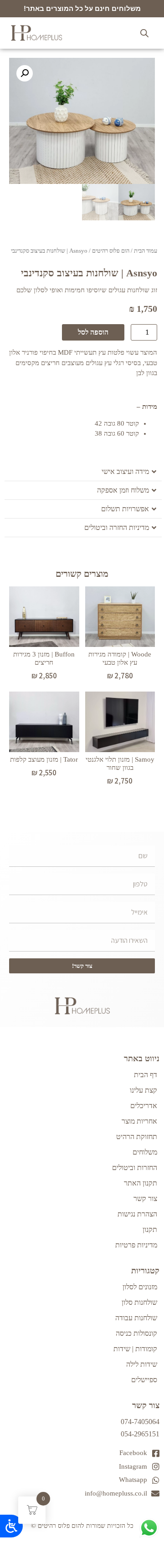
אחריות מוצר (139, 1121)
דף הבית (145, 1075)
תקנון (150, 1229)
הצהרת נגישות (137, 1214)
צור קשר (145, 1198)
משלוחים (145, 1152)
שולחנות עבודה (136, 1318)
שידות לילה (141, 1364)
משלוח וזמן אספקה (123, 490)
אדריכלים (143, 1105)
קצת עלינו (143, 1090)
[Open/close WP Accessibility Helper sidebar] (11, 1526)
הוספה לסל (93, 332)
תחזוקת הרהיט (136, 1136)
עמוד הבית (145, 250)
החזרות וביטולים (134, 1167)
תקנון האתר (140, 1183)
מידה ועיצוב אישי (125, 471)
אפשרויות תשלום (125, 509)
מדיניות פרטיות (136, 1245)
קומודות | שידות (135, 1349)
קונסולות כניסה (136, 1333)
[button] (24, 73)
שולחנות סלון (139, 1302)
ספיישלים (144, 1380)
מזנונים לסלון (140, 1287)
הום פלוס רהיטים (110, 250)
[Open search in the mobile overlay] (144, 33)
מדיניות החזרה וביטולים (116, 527)
